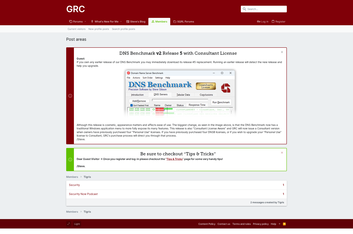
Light (77, 223)
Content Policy (206, 223)
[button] (85, 21)
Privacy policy (261, 223)
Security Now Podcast (83, 194)
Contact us (223, 223)
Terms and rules (241, 223)
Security (74, 185)
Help (273, 223)
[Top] (279, 224)
